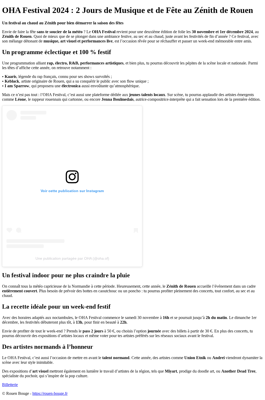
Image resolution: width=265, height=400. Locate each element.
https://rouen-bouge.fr (50, 393)
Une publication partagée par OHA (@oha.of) (72, 258)
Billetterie (10, 384)
